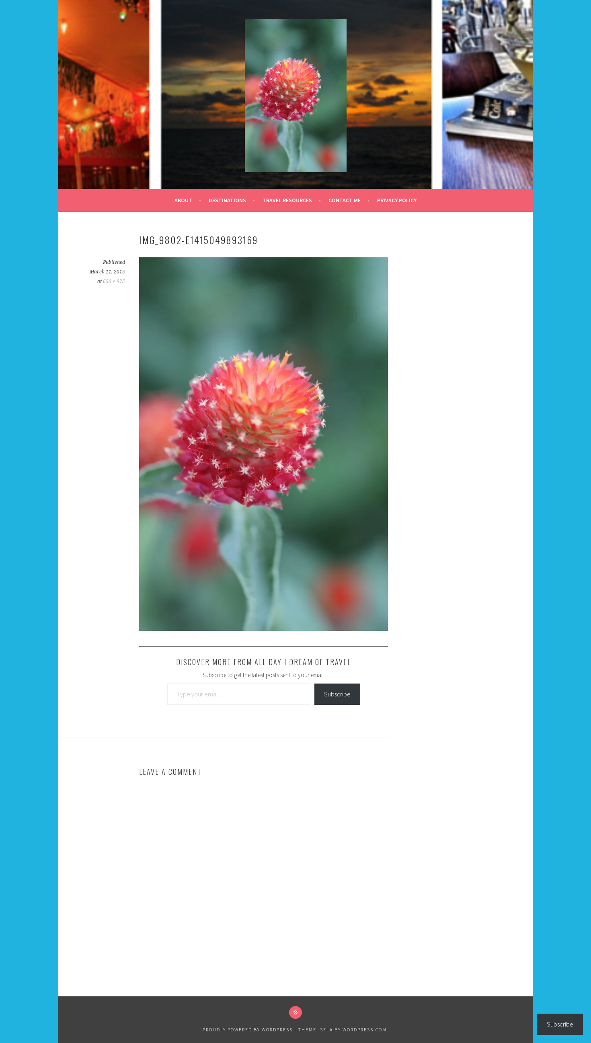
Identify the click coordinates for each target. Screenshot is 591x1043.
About (183, 200)
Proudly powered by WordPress (248, 1030)
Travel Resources (287, 200)
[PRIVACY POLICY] (295, 1012)
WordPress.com (365, 1030)
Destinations (227, 200)
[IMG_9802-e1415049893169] (263, 628)
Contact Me (344, 200)
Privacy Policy (397, 200)
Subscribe (337, 694)
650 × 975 (114, 281)
